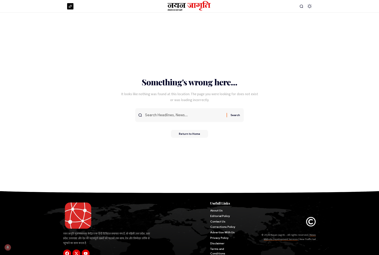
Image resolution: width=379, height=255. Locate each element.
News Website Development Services (290, 237)
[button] (301, 6)
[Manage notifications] (8, 247)
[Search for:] (184, 115)
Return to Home (189, 134)
